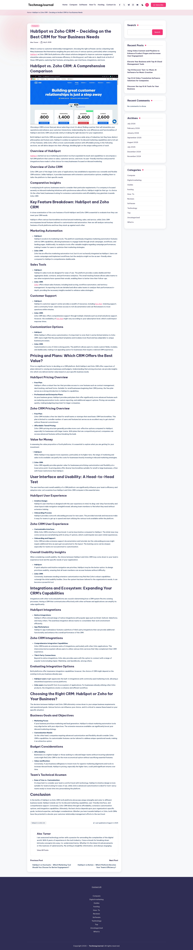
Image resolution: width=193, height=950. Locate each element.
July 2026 (131, 123)
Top (129, 213)
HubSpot (33, 54)
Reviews (130, 199)
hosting (130, 189)
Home (29, 12)
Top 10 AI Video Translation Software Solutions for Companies (143, 79)
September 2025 (134, 138)
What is (130, 222)
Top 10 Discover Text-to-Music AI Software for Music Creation (142, 71)
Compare (35, 26)
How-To (130, 194)
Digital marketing (134, 180)
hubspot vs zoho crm (38, 823)
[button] (158, 5)
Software (131, 203)
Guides (130, 185)
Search (131, 25)
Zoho (36, 285)
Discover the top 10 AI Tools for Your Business (143, 87)
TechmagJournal (41, 5)
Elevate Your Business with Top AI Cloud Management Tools (144, 63)
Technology (132, 208)
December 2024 (134, 151)
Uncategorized (133, 217)
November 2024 (134, 156)
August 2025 (132, 142)
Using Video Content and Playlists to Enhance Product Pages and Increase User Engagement (144, 53)
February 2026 (133, 128)
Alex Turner (44, 833)
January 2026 (133, 133)
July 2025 (131, 147)
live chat (98, 304)
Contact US (96, 887)
